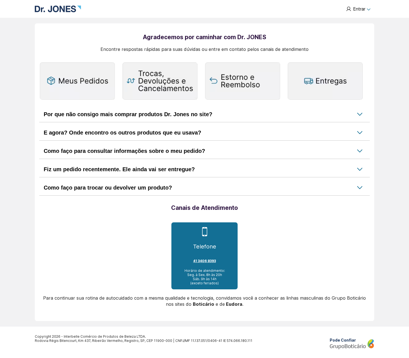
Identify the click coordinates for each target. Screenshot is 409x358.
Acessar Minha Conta (358, 8)
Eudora (234, 304)
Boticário (203, 304)
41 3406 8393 (204, 261)
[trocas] (160, 81)
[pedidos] (77, 81)
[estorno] (242, 81)
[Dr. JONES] (58, 9)
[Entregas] (325, 81)
